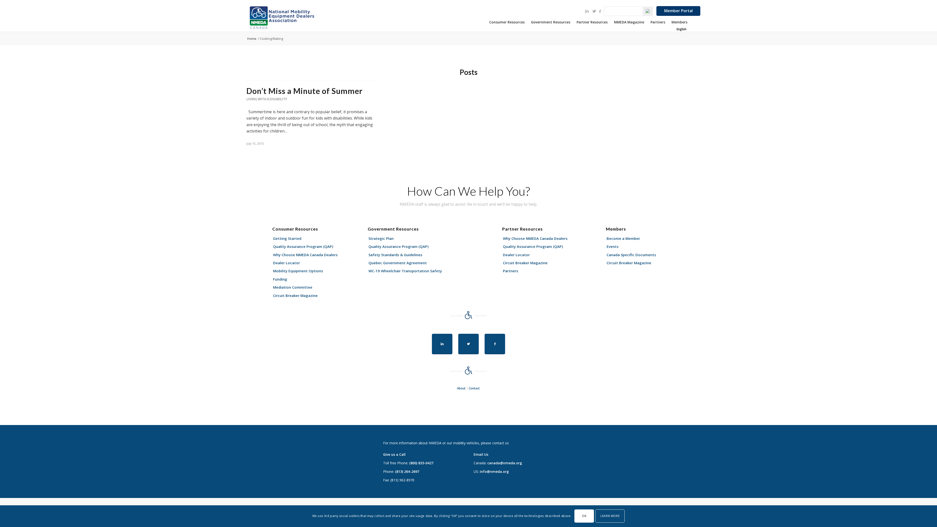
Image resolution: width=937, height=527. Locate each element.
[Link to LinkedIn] (587, 11)
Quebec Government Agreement (397, 262)
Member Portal (678, 10)
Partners (510, 270)
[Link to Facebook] (600, 11)
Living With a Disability (266, 99)
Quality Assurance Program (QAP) (303, 246)
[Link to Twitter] (594, 11)
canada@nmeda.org (504, 463)
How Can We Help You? (468, 191)
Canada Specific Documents (631, 254)
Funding (280, 279)
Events (613, 246)
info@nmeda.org (494, 471)
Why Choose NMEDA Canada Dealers (305, 254)
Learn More (610, 516)
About (461, 388)
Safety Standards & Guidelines (395, 254)
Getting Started (287, 238)
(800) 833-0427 (421, 463)
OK (584, 516)
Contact (474, 388)
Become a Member (623, 238)
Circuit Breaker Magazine (295, 295)
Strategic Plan (381, 238)
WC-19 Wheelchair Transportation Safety (405, 270)
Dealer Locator (286, 262)
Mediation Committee (292, 287)
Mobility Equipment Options (298, 270)
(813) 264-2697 (407, 471)
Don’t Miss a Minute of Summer (304, 91)
